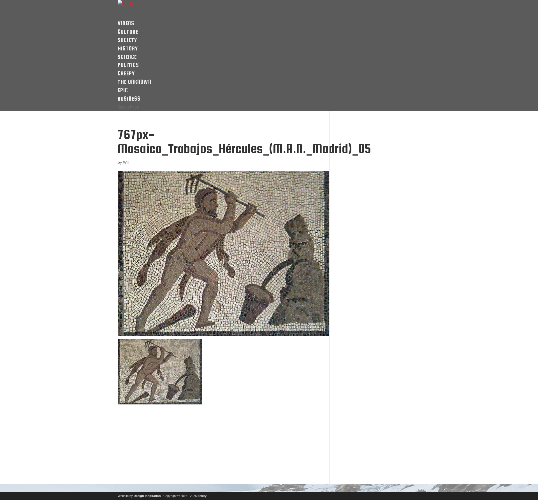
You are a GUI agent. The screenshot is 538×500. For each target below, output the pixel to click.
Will (126, 162)
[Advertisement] (163, 449)
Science (127, 57)
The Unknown (134, 81)
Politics (128, 65)
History (128, 48)
